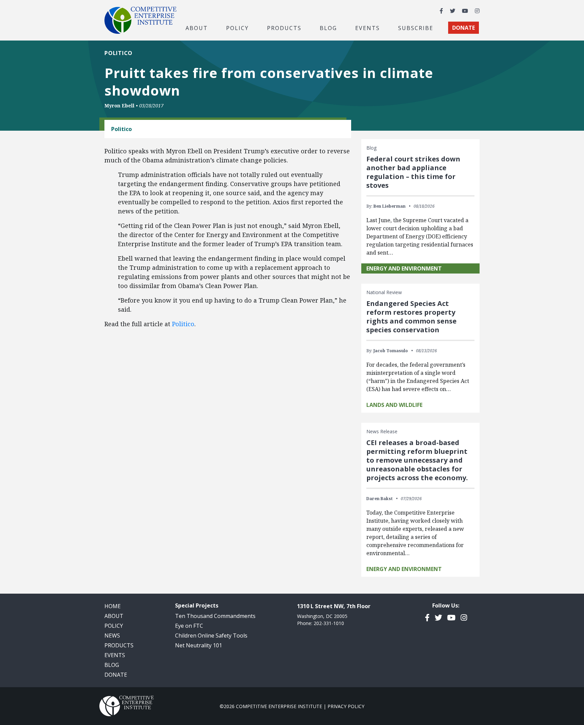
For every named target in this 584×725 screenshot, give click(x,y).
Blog (328, 27)
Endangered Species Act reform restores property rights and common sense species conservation (411, 316)
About (113, 616)
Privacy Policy (345, 706)
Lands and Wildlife (394, 405)
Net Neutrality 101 (198, 645)
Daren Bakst (379, 498)
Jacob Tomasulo (390, 351)
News (112, 635)
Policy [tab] (237, 27)
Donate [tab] (463, 27)
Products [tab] (284, 27)
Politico (183, 324)
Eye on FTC (189, 625)
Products (118, 645)
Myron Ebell (119, 105)
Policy (113, 625)
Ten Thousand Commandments (215, 616)
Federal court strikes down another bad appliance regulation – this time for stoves (413, 172)
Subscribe (415, 27)
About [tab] (197, 27)
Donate (115, 674)
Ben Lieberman (389, 206)
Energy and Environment (404, 268)
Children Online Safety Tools (211, 635)
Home (112, 606)
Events (367, 27)
